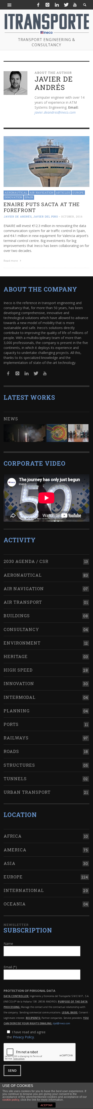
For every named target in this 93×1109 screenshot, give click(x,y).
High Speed (18, 670)
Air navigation (42, 192)
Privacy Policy (23, 1037)
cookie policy (10, 1099)
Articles (63, 192)
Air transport (23, 602)
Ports (11, 724)
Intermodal (20, 697)
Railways (16, 738)
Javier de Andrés (18, 216)
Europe (78, 192)
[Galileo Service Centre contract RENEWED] (25, 433)
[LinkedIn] (56, 4)
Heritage (16, 656)
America (15, 850)
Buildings (17, 615)
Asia (10, 863)
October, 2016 (72, 216)
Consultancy (21, 629)
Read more (11, 260)
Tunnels (15, 778)
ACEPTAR (46, 1105)
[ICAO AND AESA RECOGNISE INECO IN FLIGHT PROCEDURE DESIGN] (56, 433)
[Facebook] (38, 4)
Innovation (13, 197)
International (24, 890)
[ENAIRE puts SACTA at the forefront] (46, 161)
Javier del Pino (45, 216)
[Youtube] (74, 4)
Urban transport (27, 792)
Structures (19, 765)
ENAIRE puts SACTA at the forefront (42, 207)
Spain (29, 197)
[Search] (10, 4)
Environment (22, 643)
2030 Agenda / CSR (26, 561)
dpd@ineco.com (61, 1023)
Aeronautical (16, 192)
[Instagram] (47, 4)
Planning (17, 711)
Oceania (15, 904)
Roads (11, 751)
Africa (13, 836)
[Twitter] (65, 4)
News (11, 419)
